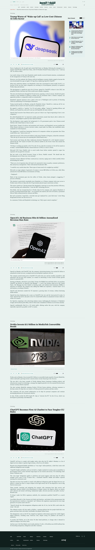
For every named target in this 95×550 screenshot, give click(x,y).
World (28, 7)
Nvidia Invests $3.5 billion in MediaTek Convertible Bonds (77, 52)
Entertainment (59, 7)
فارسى (23, 1)
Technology (75, 7)
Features (69, 7)
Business (46, 7)
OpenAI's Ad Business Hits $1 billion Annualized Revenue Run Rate (77, 47)
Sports (54, 7)
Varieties (41, 7)
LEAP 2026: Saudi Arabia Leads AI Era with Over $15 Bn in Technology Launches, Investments (34, 9)
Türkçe (17, 1)
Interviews (36, 7)
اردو (20, 1)
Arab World (23, 7)
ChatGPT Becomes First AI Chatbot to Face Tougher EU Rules (77, 42)
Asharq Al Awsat (14, 369)
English (14, 1)
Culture (50, 7)
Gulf (19, 7)
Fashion (65, 7)
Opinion (31, 7)
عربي (11, 1)
